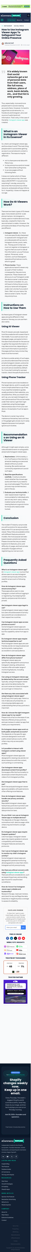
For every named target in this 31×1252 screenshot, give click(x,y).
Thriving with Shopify (8, 1174)
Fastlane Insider (6, 1169)
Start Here (5, 1181)
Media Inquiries (6, 1205)
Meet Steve (5, 1215)
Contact (26, 20)
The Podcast (5, 1166)
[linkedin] (11, 938)
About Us (19, 20)
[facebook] (7, 938)
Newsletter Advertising (9, 1199)
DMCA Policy (15, 1232)
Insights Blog (5, 1164)
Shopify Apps (6, 1189)
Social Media (19, 26)
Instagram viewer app (12, 572)
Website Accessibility (15, 1244)
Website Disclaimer (15, 1235)
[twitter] (15, 938)
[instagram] (19, 938)
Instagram (8, 26)
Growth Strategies (7, 1184)
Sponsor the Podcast (8, 1196)
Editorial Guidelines (7, 1217)
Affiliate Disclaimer (15, 1238)
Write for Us (5, 1202)
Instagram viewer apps (14, 872)
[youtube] (23, 938)
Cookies (15, 1241)
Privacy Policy (15, 1229)
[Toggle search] (28, 15)
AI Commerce (6, 1172)
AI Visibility (5, 1186)
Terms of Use (15, 1225)
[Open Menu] (2, 20)
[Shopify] (15, 6)
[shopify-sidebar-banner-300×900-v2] (15, 991)
